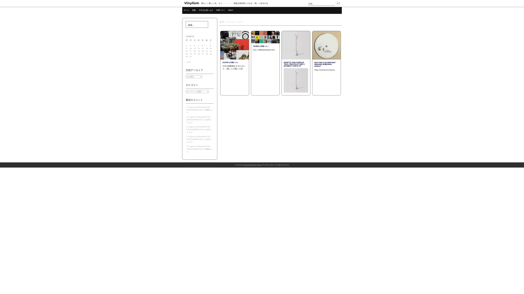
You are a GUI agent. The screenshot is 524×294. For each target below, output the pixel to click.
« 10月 (188, 62)
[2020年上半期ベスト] (234, 45)
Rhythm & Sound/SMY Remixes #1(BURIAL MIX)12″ (325, 64)
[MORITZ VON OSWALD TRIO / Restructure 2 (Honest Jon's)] (296, 80)
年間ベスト (220, 10)
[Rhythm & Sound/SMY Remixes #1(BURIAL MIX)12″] (326, 45)
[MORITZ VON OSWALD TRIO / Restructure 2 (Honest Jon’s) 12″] (296, 45)
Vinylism (191, 3)
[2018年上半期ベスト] (265, 37)
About (230, 10)
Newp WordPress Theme (253, 165)
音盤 (194, 10)
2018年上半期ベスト (261, 46)
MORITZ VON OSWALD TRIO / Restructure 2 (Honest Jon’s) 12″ (294, 64)
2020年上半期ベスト (230, 62)
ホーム (186, 10)
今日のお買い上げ (206, 10)
